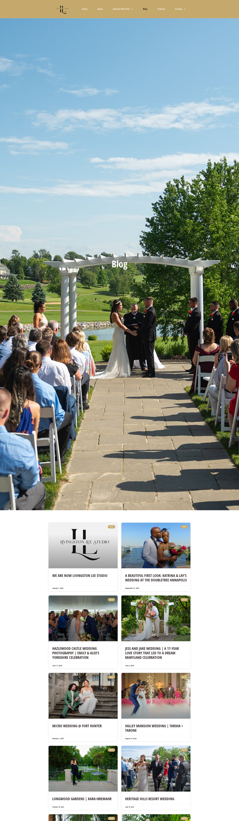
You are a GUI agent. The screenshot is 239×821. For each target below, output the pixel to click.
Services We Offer (121, 9)
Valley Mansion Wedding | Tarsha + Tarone (154, 728)
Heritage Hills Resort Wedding (149, 798)
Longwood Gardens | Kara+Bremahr (82, 798)
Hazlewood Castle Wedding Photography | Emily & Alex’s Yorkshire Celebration (75, 653)
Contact (178, 9)
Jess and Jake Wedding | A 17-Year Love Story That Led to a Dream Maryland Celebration (152, 653)
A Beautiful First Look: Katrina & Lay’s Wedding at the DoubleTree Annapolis (156, 578)
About (100, 9)
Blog (145, 9)
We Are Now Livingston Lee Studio (79, 575)
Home (84, 9)
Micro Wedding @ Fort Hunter (77, 725)
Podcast (161, 9)
